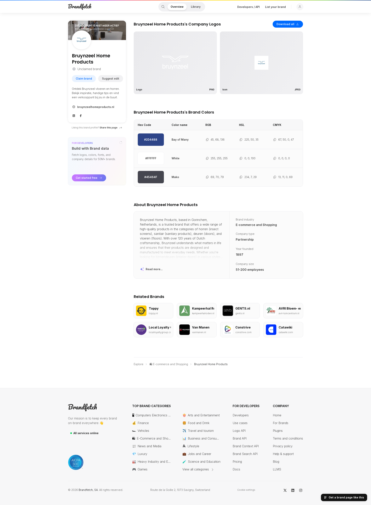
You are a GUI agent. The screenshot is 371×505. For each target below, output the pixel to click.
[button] (300, 7)
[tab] (163, 6)
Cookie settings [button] (246, 489)
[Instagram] (300, 490)
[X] (285, 490)
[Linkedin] (74, 115)
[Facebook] (81, 115)
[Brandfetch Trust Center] (75, 462)
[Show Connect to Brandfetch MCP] (120, 142)
